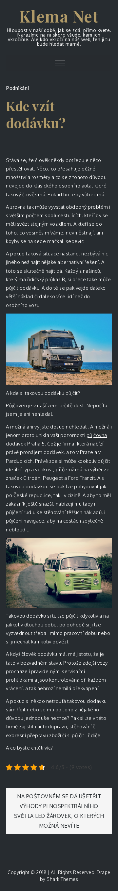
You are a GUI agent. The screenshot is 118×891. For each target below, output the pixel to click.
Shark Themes (62, 879)
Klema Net (59, 16)
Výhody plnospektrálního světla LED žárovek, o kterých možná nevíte (59, 816)
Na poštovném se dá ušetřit (59, 796)
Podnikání (17, 88)
